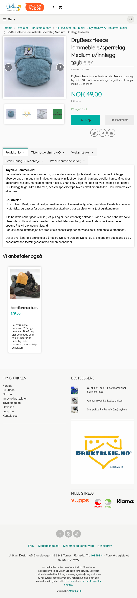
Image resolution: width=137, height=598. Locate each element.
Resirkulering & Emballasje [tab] (23, 161)
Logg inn (8, 411)
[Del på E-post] (111, 133)
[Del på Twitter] (94, 133)
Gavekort (8, 407)
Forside (7, 28)
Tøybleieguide (12, 403)
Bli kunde (9, 390)
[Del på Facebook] (103, 133)
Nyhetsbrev (104, 546)
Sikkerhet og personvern (78, 546)
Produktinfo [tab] (13, 152)
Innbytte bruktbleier (15, 398)
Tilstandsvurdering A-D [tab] (46, 152)
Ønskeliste (121, 120)
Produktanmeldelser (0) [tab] (65, 161)
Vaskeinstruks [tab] (80, 152)
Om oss (7, 394)
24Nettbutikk (75, 590)
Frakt (31, 546)
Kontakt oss (10, 415)
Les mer (70, 581)
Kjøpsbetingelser (48, 546)
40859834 (97, 555)
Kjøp (88, 120)
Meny (11, 19)
